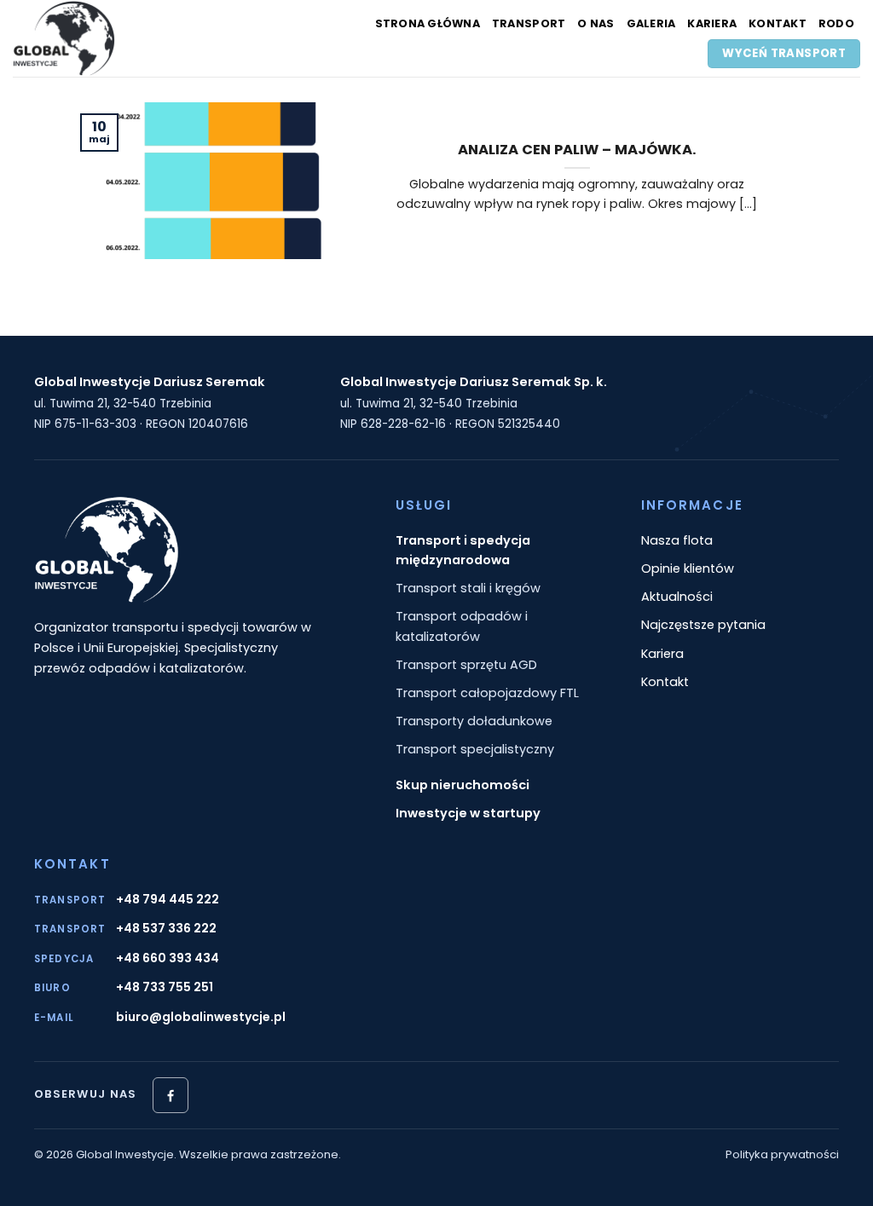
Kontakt (778, 23)
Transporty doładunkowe (474, 721)
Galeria (651, 23)
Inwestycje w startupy (468, 813)
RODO (836, 23)
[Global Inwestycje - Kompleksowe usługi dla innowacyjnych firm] (115, 38)
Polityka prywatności (782, 1154)
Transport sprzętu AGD (466, 664)
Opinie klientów (687, 568)
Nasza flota (677, 540)
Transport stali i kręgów (468, 588)
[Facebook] (170, 1095)
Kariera (712, 23)
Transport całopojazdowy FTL (487, 692)
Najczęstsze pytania (703, 624)
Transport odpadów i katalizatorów (462, 626)
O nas (595, 23)
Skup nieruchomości (462, 784)
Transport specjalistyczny (475, 749)
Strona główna (427, 23)
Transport (528, 23)
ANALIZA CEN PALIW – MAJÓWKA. (577, 150)
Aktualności (677, 596)
